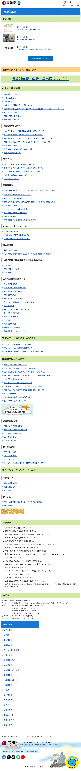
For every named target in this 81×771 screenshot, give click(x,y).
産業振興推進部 (10, 660)
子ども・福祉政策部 (11, 650)
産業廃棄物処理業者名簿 (13, 205)
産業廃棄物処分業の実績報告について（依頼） (21, 220)
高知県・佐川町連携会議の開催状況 (17, 309)
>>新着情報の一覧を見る (40, 58)
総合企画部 (8, 630)
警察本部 (7, 715)
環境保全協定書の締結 (12, 327)
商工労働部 (8, 665)
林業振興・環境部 (10, 680)
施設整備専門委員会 (11, 316)
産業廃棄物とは (10, 101)
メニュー (78, 5)
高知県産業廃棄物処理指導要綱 (15, 213)
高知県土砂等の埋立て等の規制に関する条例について (24, 390)
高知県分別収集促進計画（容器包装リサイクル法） (23, 164)
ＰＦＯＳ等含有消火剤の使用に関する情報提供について (25, 463)
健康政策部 (8, 645)
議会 (5, 705)
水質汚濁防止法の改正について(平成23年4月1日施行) (24, 386)
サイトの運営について (11, 736)
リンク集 (7, 490)
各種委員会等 (9, 700)
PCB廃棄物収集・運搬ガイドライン (17, 239)
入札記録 (7, 265)
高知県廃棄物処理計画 (12, 116)
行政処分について (10, 112)
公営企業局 (8, 725)
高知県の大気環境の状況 (13, 426)
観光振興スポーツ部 (11, 670)
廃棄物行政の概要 (10, 94)
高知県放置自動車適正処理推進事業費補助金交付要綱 (24, 351)
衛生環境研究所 (10, 487)
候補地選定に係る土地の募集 (15, 287)
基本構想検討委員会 (11, 269)
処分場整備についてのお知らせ (15, 331)
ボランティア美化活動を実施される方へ (19, 348)
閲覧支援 (65, 5)
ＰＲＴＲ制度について (12, 459)
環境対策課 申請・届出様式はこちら (40, 79)
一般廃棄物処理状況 (11, 119)
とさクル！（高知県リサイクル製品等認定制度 (21, 171)
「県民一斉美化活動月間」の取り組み (18, 344)
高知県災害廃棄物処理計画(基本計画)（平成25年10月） (25, 131)
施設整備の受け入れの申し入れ (15, 298)
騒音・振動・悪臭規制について (15, 364)
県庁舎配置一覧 (8, 751)
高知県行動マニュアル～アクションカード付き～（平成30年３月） (29, 142)
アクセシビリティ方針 (31, 736)
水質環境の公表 (10, 440)
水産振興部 (8, 685)
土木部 (6, 690)
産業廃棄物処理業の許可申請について (18, 105)
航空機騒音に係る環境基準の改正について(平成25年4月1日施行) (28, 375)
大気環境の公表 (10, 437)
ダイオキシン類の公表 (12, 433)
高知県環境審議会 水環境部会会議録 (18, 397)
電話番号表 (20, 751)
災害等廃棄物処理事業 (12, 153)
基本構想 (7, 272)
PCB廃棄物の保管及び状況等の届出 (17, 235)
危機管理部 (8, 640)
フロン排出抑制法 (10, 456)
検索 (72, 5)
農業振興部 (8, 675)
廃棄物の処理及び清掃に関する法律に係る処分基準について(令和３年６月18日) (34, 109)
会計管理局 (8, 695)
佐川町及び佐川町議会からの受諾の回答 (19, 302)
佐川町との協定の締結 (12, 313)
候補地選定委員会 (10, 284)
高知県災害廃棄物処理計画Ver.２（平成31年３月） (23, 135)
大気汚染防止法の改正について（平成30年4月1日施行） (25, 372)
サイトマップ (48, 736)
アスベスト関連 (10, 452)
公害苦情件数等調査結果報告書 (15, 430)
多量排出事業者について (13, 216)
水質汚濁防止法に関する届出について (18, 383)
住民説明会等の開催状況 (13, 291)
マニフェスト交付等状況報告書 (15, 209)
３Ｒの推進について (11, 179)
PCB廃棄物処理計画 (11, 231)
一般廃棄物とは (10, 98)
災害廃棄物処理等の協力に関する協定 (18, 149)
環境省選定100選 (10, 483)
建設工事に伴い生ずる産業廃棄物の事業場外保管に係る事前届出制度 (30, 202)
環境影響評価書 (10, 324)
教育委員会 (8, 710)
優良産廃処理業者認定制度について (17, 194)
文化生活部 (8, 655)
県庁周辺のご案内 (32, 751)
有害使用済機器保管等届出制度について (19, 175)
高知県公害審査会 (10, 393)
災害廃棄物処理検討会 (12, 145)
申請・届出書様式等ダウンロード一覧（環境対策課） (24, 502)
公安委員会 (8, 720)
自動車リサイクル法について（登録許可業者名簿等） (24, 168)
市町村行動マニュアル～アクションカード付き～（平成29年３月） (29, 138)
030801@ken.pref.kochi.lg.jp (23, 618)
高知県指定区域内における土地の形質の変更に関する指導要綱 (27, 254)
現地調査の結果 (10, 295)
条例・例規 (8, 505)
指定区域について (10, 250)
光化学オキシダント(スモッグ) (15, 401)
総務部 (6, 635)
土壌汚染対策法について (13, 379)
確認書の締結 (9, 306)
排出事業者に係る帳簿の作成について (18, 198)
